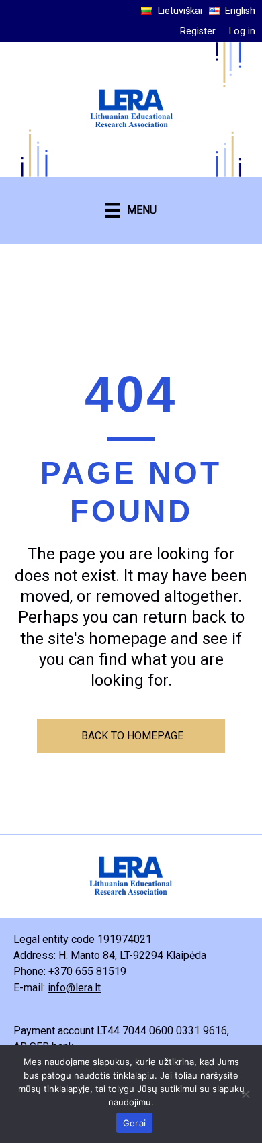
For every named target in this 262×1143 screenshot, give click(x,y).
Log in (242, 31)
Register (198, 31)
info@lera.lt (74, 987)
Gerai (134, 1122)
